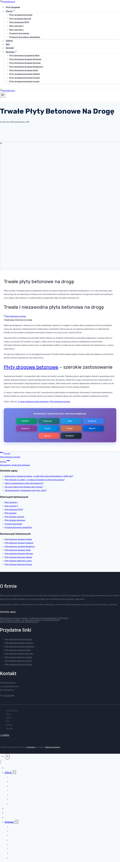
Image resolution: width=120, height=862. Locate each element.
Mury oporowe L (16, 30)
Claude (70, 428)
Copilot (48, 428)
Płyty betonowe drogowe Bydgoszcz (26, 67)
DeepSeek (70, 436)
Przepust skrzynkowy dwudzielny (24, 37)
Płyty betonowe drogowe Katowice (25, 59)
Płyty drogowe (13, 7)
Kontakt (10, 48)
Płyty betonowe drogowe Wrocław (25, 63)
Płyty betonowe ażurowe (60, 402)
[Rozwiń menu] (2, 95)
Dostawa (9, 728)
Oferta (8, 714)
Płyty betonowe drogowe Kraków (24, 55)
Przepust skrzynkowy (19, 33)
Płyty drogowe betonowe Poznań (24, 78)
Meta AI (92, 428)
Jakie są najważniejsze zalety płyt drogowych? (24, 483)
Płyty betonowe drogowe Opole (23, 70)
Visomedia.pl (30, 747)
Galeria (9, 41)
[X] (5, 735)
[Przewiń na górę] (2, 757)
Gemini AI (25, 428)
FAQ (7, 44)
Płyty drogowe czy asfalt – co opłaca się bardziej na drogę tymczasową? (35, 480)
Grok (70, 421)
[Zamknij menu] (0, 762)
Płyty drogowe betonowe (20, 15)
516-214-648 (8, 696)
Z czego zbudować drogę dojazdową (33, 402)
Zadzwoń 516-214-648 (11, 87)
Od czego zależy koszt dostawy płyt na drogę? (24, 487)
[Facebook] (2, 735)
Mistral (47, 436)
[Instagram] (7, 735)
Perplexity (47, 421)
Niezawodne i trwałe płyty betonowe (15, 463)
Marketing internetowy (52, 747)
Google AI (92, 421)
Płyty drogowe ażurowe (20, 19)
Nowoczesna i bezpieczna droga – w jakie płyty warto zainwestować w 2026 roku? (39, 476)
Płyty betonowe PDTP (19, 22)
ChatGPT (25, 421)
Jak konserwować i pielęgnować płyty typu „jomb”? (26, 490)
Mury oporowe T (16, 26)
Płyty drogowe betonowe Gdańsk (24, 74)
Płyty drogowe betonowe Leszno (24, 81)
